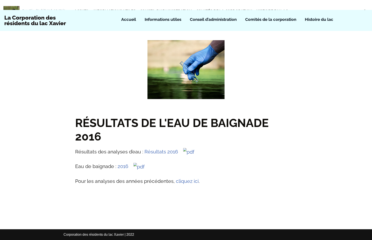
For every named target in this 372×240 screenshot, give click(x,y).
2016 (125, 166)
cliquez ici (187, 181)
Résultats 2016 (163, 151)
